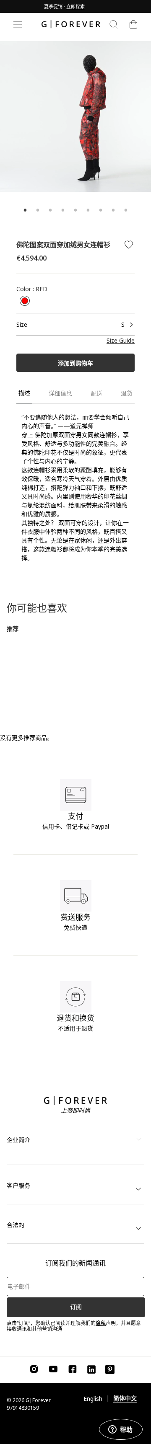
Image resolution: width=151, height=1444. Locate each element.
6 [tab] (88, 210)
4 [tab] (63, 210)
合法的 (15, 1225)
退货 (127, 393)
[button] (121, 340)
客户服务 (18, 1185)
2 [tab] (38, 210)
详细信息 (60, 393)
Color (31, 289)
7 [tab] (100, 210)
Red (24, 300)
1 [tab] (25, 210)
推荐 (12, 629)
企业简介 (18, 1140)
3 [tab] (50, 210)
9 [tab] (126, 210)
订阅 (76, 1307)
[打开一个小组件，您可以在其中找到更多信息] (121, 1429)
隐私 (101, 1323)
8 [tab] (113, 210)
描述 (24, 393)
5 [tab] (75, 210)
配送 (96, 393)
